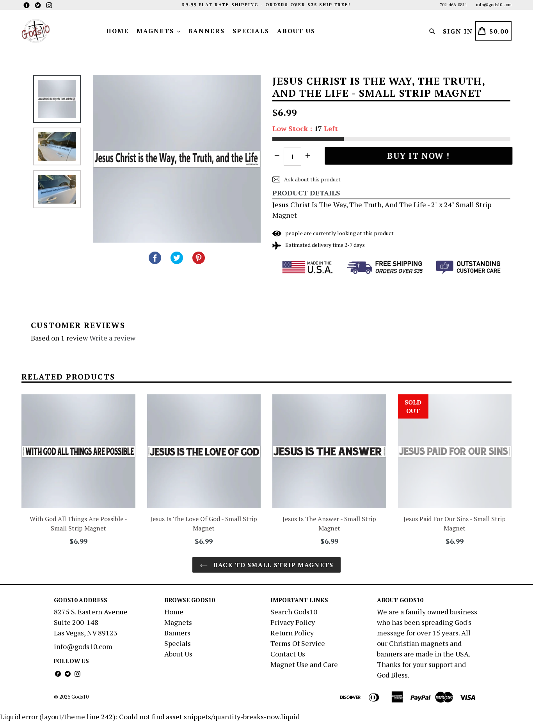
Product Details (306, 192)
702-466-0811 (453, 4)
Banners (206, 31)
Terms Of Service (297, 643)
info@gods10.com (494, 4)
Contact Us (287, 653)
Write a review (112, 337)
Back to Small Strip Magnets (272, 565)
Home (117, 31)
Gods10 (80, 696)
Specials (251, 31)
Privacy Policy (292, 622)
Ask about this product (312, 179)
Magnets (156, 31)
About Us (296, 31)
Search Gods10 (293, 611)
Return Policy (292, 632)
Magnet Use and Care (304, 664)
